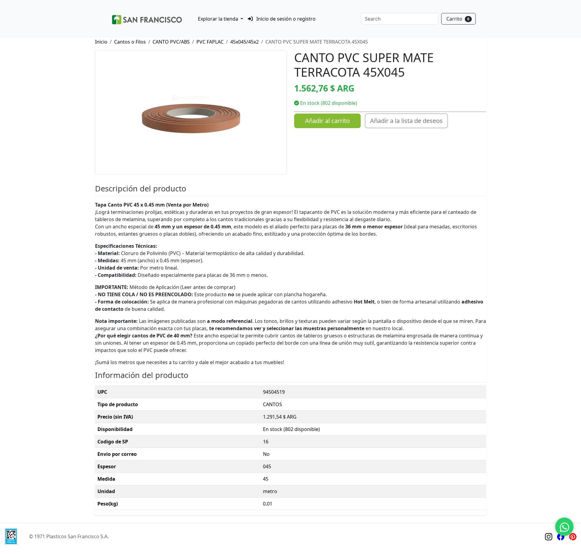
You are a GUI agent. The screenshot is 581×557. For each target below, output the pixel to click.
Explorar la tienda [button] (218, 18)
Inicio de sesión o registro (285, 18)
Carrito (457, 18)
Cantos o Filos (130, 41)
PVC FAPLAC (210, 41)
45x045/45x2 (244, 41)
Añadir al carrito (327, 121)
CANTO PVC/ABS (171, 41)
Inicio (101, 41)
